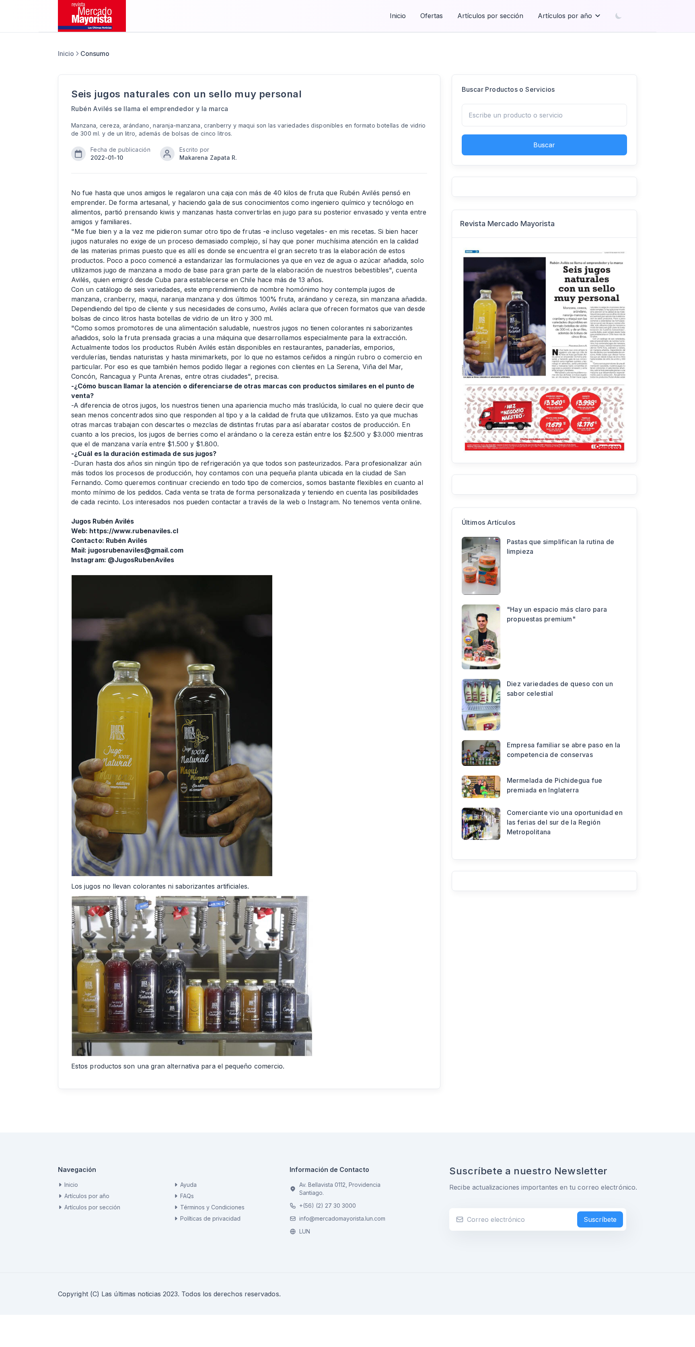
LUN (304, 1231)
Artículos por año (565, 16)
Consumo (94, 54)
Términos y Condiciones (212, 1207)
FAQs (187, 1195)
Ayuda (188, 1184)
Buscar (544, 145)
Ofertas (431, 16)
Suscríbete (600, 1219)
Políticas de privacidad (210, 1218)
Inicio (398, 16)
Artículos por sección (490, 16)
